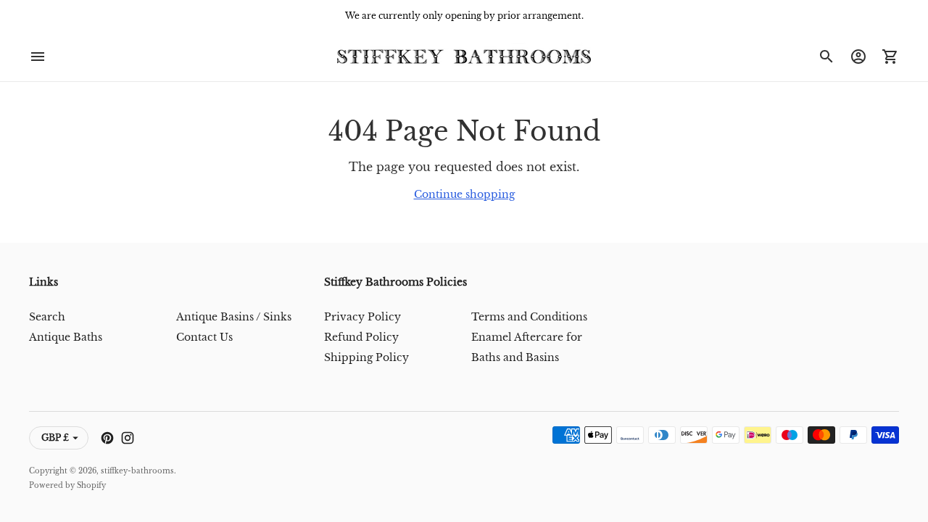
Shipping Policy (366, 357)
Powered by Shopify (67, 485)
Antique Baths (65, 337)
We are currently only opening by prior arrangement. (464, 15)
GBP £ (55, 437)
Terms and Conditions (529, 316)
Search (47, 316)
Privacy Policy (362, 316)
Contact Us (204, 337)
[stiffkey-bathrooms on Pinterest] (107, 438)
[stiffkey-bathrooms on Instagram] (127, 438)
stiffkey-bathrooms (137, 471)
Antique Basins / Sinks (233, 316)
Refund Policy (361, 337)
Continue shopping (464, 194)
